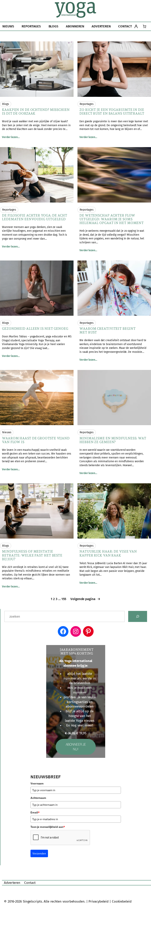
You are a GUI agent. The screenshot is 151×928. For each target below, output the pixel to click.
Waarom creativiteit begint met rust (107, 330)
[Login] (136, 26)
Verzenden (39, 853)
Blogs (5, 104)
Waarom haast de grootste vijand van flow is (36, 440)
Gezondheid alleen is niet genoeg (35, 328)
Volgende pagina (85, 599)
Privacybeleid (98, 901)
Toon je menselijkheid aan (47, 827)
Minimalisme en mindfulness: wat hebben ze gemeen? (112, 440)
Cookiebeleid (122, 901)
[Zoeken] (137, 616)
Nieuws (6, 432)
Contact (30, 883)
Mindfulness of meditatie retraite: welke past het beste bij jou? (32, 555)
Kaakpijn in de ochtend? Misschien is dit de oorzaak (36, 111)
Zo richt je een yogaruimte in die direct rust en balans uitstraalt (111, 111)
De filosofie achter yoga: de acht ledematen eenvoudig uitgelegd (34, 217)
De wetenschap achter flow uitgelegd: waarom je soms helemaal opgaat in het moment (111, 219)
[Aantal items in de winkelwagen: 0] (144, 26)
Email (34, 812)
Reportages (87, 104)
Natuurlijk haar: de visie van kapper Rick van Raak (108, 553)
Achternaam (38, 798)
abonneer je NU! (76, 746)
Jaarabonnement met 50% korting (77, 651)
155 (63, 599)
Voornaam (37, 783)
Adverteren (12, 883)
